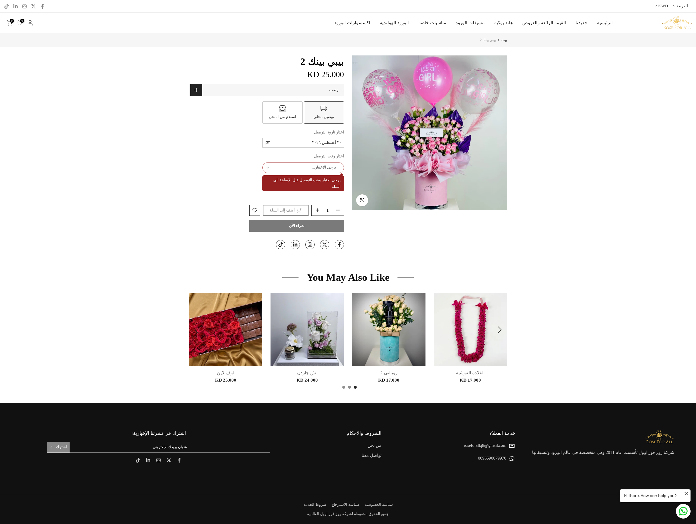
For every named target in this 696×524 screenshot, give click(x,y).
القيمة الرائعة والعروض (544, 22)
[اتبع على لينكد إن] (15, 6)
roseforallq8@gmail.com (485, 445)
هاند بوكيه (503, 22)
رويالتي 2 (388, 372)
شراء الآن (296, 226)
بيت (504, 40)
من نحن (374, 445)
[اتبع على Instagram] (24, 6)
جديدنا (582, 22)
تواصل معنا (371, 455)
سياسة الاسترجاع (345, 505)
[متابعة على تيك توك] (6, 6)
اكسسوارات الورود (352, 22)
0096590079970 (492, 458)
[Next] (197, 330)
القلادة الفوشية (470, 372)
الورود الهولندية (394, 22)
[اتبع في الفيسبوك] (42, 6)
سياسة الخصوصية (379, 505)
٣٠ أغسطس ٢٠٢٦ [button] (326, 143)
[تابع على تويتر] (33, 6)
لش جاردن (307, 372)
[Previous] (499, 330)
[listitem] (324, 112)
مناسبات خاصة (432, 22)
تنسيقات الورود (470, 22)
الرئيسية (605, 22)
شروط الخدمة (314, 505)
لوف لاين (225, 372)
